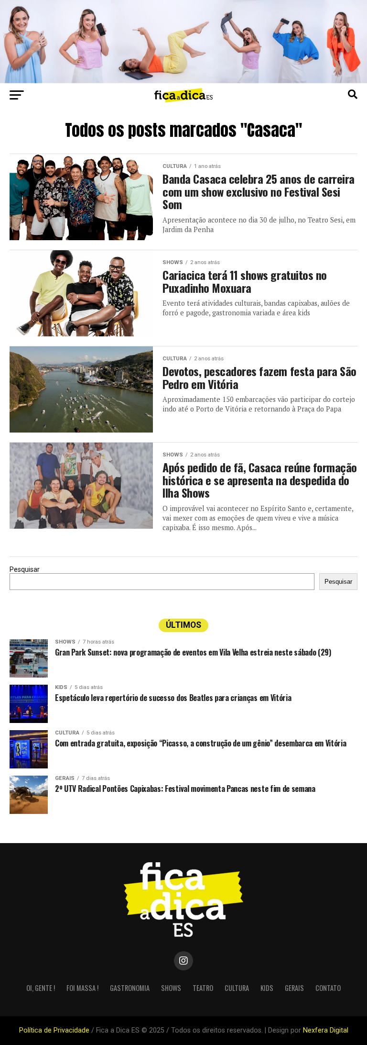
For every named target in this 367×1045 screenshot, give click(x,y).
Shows (171, 988)
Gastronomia (130, 988)
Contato (328, 988)
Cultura (237, 988)
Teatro (203, 988)
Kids (266, 988)
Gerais (294, 988)
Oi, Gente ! (40, 988)
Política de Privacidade (54, 1030)
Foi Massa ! (82, 988)
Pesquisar (25, 570)
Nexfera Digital (325, 1030)
